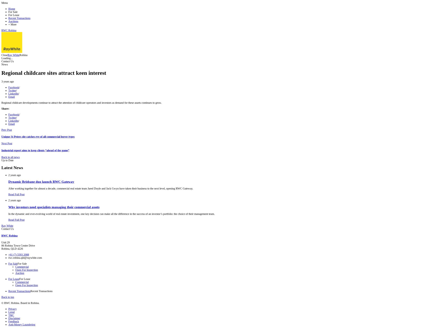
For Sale (13, 263)
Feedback (13, 321)
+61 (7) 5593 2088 (18, 254)
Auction (19, 273)
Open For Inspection (26, 269)
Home (11, 8)
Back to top (7, 297)
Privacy (12, 308)
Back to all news (10, 157)
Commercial (22, 266)
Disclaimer (14, 318)
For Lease (13, 279)
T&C (11, 315)
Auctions (13, 21)
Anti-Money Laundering (21, 324)
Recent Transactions (19, 18)
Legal (11, 312)
